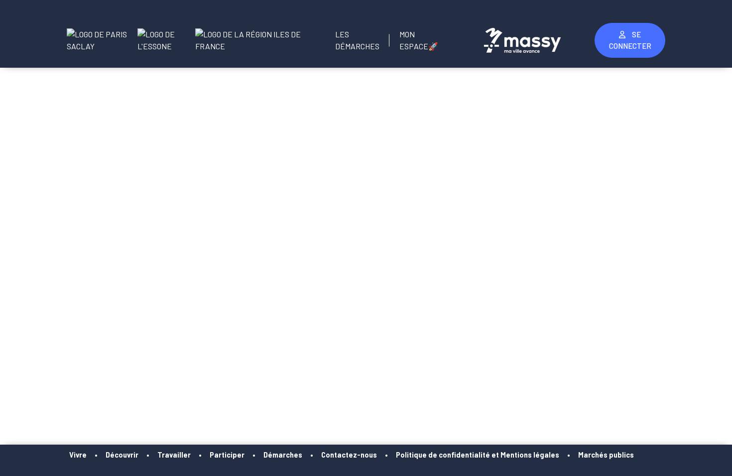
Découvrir (122, 455)
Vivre (78, 455)
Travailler (174, 455)
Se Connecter (630, 40)
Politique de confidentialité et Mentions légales (477, 455)
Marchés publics (606, 455)
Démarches (282, 455)
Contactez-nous (349, 455)
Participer (227, 455)
